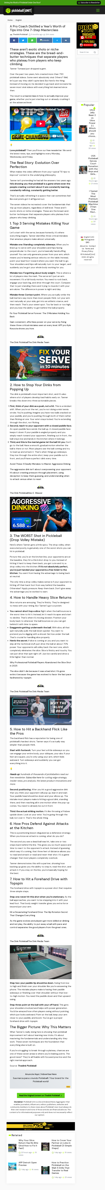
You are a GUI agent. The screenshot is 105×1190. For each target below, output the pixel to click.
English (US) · (89, 237)
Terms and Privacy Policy (88, 249)
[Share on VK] (66, 40)
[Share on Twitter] (23, 40)
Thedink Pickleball (20, 34)
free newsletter (54, 150)
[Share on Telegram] (57, 40)
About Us (84, 246)
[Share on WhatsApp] (32, 40)
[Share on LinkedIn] (44, 40)
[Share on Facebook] (14, 40)
